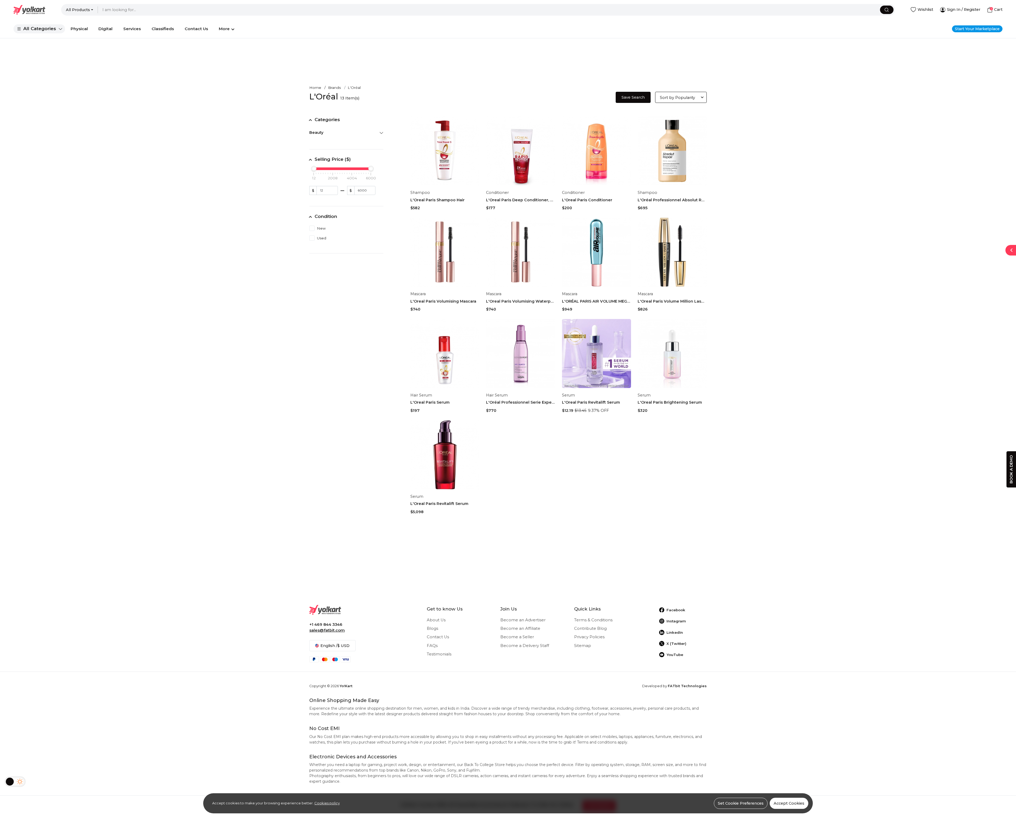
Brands (334, 87)
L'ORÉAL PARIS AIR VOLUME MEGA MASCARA (596, 301)
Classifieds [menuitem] (163, 28)
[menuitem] (39, 28)
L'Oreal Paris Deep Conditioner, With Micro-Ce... (520, 200)
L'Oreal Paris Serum (430, 402)
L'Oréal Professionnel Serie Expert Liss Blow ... (520, 402)
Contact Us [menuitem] (196, 28)
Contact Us (438, 637)
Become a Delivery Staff (524, 645)
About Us (436, 620)
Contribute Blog (590, 628)
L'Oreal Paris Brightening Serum (670, 402)
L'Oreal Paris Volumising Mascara (443, 301)
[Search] (886, 10)
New (321, 228)
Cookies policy (327, 803)
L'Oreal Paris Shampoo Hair (437, 200)
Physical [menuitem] (79, 28)
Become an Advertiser (523, 620)
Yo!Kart (346, 686)
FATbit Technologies (687, 686)
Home (315, 87)
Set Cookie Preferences (741, 803)
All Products (78, 9)
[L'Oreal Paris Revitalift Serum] (596, 353)
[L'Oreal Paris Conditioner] (596, 150)
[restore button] (1010, 250)
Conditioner (497, 192)
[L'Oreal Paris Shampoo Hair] (444, 150)
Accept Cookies (789, 803)
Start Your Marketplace (977, 28)
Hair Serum (421, 395)
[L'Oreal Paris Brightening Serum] (672, 353)
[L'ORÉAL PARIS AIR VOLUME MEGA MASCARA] (596, 252)
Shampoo (420, 192)
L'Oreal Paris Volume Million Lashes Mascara (672, 301)
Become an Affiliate (520, 628)
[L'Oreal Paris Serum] (444, 353)
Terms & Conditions (593, 620)
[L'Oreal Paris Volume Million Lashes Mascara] (672, 252)
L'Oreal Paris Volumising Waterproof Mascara (520, 301)
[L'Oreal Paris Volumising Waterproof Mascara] (520, 252)
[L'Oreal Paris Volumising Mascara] (444, 252)
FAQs (432, 645)
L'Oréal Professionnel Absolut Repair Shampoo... (672, 200)
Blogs (432, 628)
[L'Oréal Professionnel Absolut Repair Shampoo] (672, 150)
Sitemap (582, 645)
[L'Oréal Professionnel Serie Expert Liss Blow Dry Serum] (520, 353)
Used (321, 238)
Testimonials (439, 654)
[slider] (313, 168)
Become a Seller (517, 637)
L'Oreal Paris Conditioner (587, 200)
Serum (568, 395)
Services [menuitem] (132, 28)
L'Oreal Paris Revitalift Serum (591, 402)
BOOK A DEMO (1011, 469)
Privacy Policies (589, 637)
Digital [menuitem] (105, 28)
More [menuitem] (224, 28)
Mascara (418, 293)
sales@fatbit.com (327, 630)
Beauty (316, 132)
